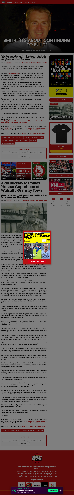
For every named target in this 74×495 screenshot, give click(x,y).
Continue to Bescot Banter (37, 261)
